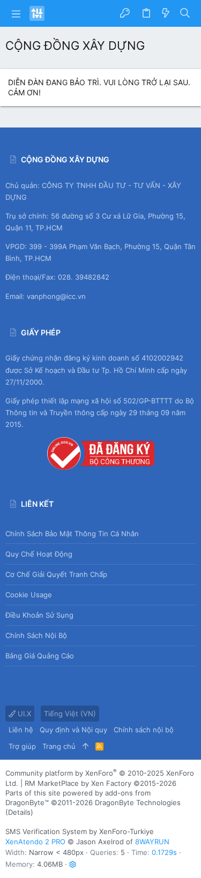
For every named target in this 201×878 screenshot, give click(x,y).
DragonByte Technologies (138, 802)
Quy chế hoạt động (38, 554)
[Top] (85, 746)
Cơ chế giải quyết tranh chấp (56, 574)
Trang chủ (59, 746)
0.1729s (164, 852)
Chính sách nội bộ (36, 635)
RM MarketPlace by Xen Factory (100, 783)
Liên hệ (21, 729)
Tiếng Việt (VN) (70, 713)
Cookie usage (28, 594)
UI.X (23, 713)
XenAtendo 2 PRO (35, 841)
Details (19, 812)
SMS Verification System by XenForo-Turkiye (79, 831)
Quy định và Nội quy (73, 729)
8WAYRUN (152, 841)
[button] (16, 13)
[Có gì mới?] (166, 13)
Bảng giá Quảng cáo (39, 655)
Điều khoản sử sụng (39, 615)
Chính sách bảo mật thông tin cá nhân (72, 533)
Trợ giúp (22, 746)
